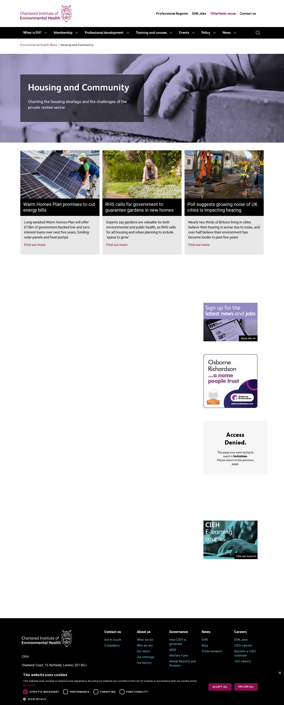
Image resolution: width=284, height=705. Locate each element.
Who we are (145, 645)
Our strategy (145, 657)
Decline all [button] (246, 686)
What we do (145, 640)
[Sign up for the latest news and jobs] (230, 322)
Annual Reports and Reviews (182, 663)
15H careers (242, 661)
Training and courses (151, 33)
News (227, 33)
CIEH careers (243, 645)
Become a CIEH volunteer (245, 653)
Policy (206, 33)
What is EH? (32, 33)
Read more (29, 685)
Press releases (212, 651)
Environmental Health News (38, 44)
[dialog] (142, 687)
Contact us (248, 13)
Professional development (104, 33)
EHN (205, 640)
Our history (144, 663)
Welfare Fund (178, 655)
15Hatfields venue (223, 13)
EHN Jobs (199, 13)
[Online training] (230, 540)
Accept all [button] (220, 687)
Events (184, 33)
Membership (63, 33)
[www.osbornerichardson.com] (230, 381)
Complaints (112, 645)
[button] (111, 699)
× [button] (279, 673)
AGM (172, 650)
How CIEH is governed (177, 642)
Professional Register (172, 13)
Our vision (143, 651)
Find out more (34, 245)
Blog (205, 645)
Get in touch (112, 640)
